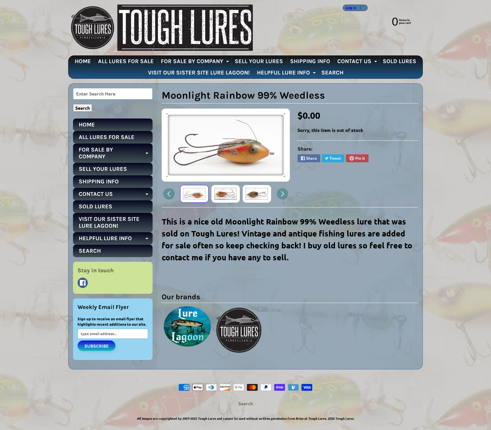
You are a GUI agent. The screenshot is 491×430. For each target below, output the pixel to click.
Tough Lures (344, 418)
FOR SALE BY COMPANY (195, 62)
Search (245, 403)
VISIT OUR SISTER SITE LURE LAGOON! (199, 72)
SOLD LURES (399, 61)
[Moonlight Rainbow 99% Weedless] (194, 194)
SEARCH (332, 72)
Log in (351, 8)
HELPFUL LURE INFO (287, 73)
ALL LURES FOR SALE (126, 61)
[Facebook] (83, 283)
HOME (83, 61)
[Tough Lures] (160, 28)
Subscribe (96, 346)
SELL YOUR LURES (259, 61)
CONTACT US (357, 62)
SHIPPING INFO (310, 61)
